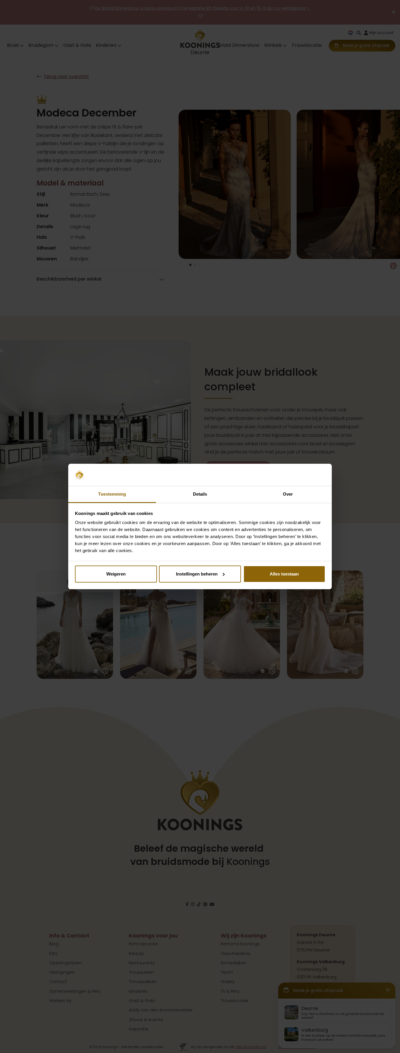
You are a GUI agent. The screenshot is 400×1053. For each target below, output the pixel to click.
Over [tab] (288, 494)
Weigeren (116, 573)
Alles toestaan (284, 573)
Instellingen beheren (197, 573)
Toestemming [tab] (112, 494)
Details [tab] (200, 494)
